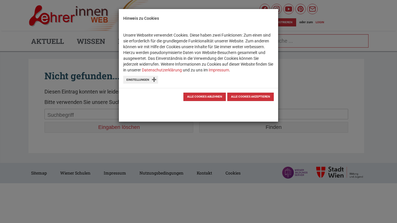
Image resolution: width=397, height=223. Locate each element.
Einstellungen (137, 79)
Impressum (219, 70)
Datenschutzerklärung (162, 70)
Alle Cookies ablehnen (204, 96)
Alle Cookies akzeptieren (250, 96)
